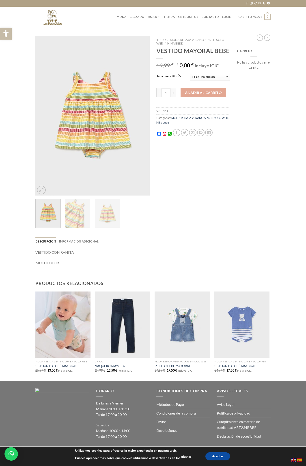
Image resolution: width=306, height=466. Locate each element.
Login (226, 17)
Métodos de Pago (170, 404)
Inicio (161, 40)
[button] (6, 34)
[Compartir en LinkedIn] (209, 132)
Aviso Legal (225, 404)
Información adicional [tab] (79, 241)
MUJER (152, 17)
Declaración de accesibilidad (239, 436)
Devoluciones (166, 430)
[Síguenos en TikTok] (255, 3)
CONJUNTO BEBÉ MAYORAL (56, 366)
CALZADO (136, 17)
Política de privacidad (233, 413)
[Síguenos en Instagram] (251, 3)
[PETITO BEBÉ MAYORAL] (182, 325)
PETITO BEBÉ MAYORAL (173, 366)
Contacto (210, 17)
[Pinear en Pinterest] (201, 132)
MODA (121, 17)
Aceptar (217, 456)
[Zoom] (41, 190)
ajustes (186, 457)
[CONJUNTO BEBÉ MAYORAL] (63, 325)
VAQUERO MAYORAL (110, 366)
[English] (294, 459)
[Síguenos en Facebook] (247, 3)
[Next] (142, 116)
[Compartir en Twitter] (184, 132)
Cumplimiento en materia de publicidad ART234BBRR (238, 424)
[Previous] (43, 116)
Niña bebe (175, 43)
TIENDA (169, 17)
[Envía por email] (192, 132)
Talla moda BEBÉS (168, 76)
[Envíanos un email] (260, 3)
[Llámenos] (264, 3)
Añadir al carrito (203, 92)
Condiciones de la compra (176, 413)
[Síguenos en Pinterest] (268, 3)
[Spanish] (300, 459)
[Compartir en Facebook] (176, 132)
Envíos (161, 421)
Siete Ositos (188, 17)
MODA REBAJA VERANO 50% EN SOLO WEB (199, 118)
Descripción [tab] (45, 241)
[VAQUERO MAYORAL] (122, 325)
